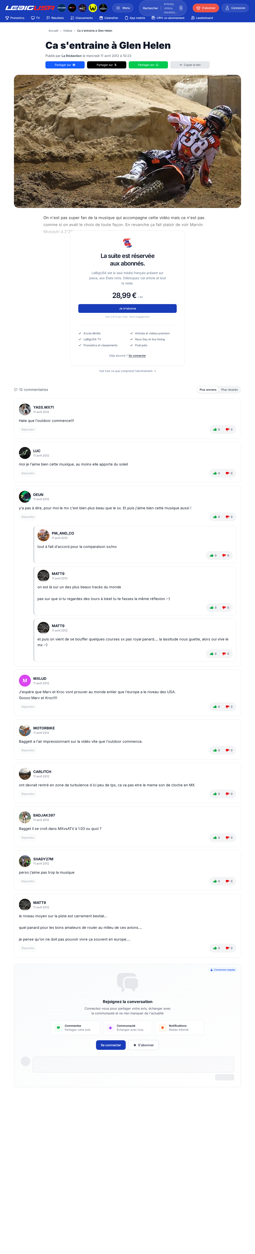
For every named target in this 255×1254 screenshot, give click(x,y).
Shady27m (43, 859)
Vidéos (67, 30)
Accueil (53, 30)
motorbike (44, 728)
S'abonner (146, 1045)
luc (36, 451)
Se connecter (137, 355)
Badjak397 (44, 815)
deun (38, 495)
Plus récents (229, 389)
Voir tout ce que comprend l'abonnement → (127, 371)
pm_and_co (63, 533)
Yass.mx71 (43, 407)
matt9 (58, 574)
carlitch (42, 772)
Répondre (28, 429)
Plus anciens (208, 389)
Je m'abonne (127, 308)
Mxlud (39, 678)
